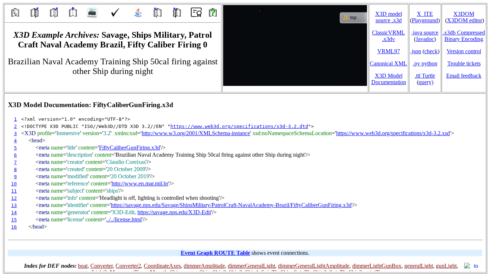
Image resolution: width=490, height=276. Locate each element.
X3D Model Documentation (388, 79)
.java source (424, 32)
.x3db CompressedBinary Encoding (464, 35)
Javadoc (425, 39)
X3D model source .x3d (388, 17)
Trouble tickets (464, 63)
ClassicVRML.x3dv (388, 35)
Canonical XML (388, 63)
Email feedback (463, 76)
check (431, 51)
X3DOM (463, 14)
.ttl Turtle (425, 76)
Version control (464, 51)
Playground (425, 20)
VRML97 (388, 51)
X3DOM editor (464, 20)
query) (426, 82)
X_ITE (425, 14)
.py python (425, 63)
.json (415, 51)
